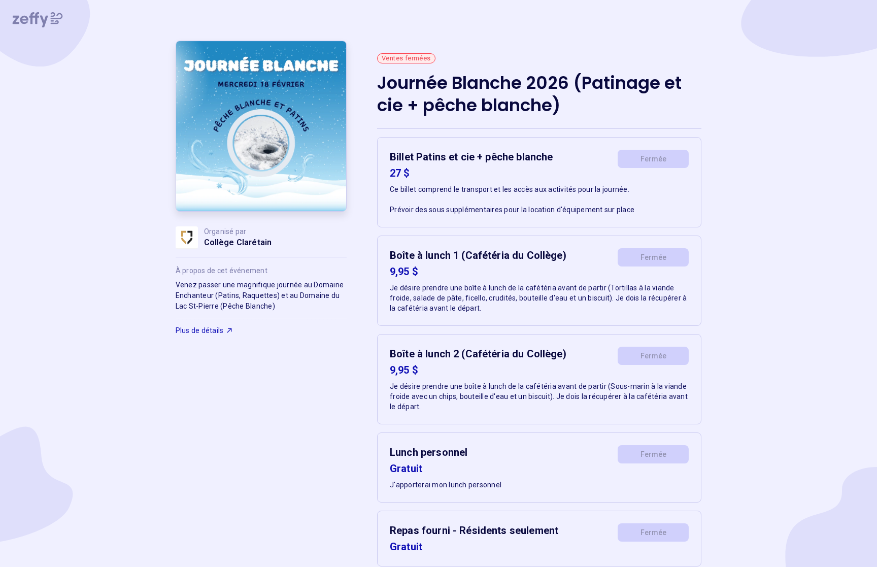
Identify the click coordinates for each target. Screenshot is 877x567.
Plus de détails (200, 330)
